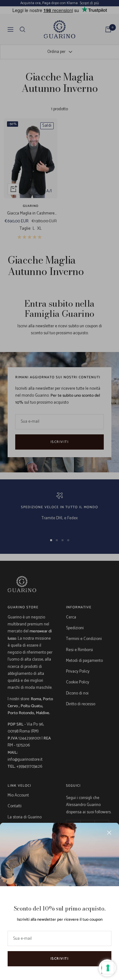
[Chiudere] (109, 832)
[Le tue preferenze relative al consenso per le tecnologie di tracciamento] (108, 968)
